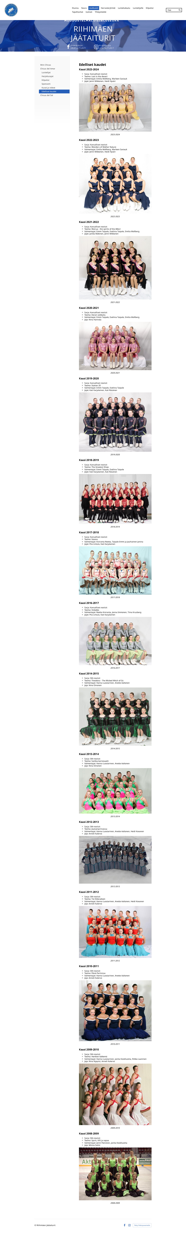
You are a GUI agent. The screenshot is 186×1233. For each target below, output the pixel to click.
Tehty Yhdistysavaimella (142, 1225)
